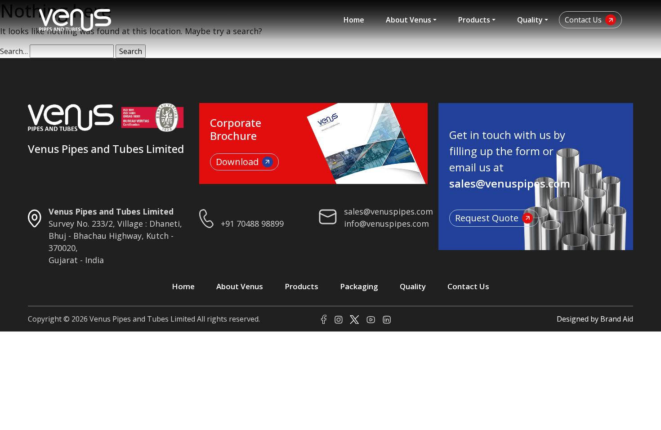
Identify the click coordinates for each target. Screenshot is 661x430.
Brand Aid (616, 319)
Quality (530, 20)
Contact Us (583, 20)
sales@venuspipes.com (388, 211)
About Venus (408, 20)
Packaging (359, 286)
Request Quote (486, 218)
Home (354, 20)
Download (237, 162)
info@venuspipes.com (386, 223)
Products (474, 20)
